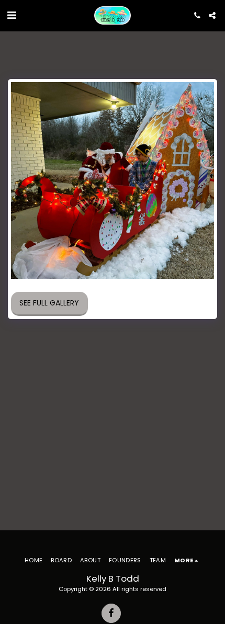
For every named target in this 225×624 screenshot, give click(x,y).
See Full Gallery (49, 303)
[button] (11, 15)
